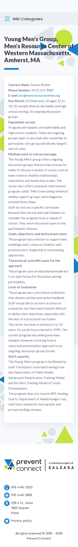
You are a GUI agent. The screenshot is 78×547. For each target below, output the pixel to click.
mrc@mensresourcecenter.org (39, 95)
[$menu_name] (7, 19)
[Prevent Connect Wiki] (39, 465)
